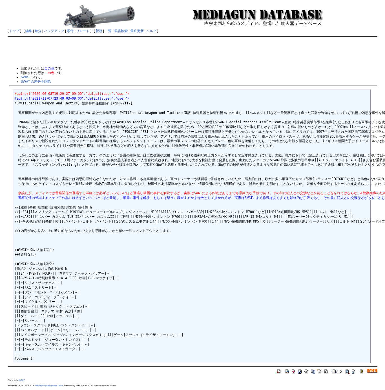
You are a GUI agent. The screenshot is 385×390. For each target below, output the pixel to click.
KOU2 (22, 380)
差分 (38, 31)
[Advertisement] (192, 51)
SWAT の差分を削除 (36, 82)
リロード (83, 31)
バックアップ (54, 31)
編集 (28, 31)
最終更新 (137, 31)
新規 (99, 31)
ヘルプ (151, 31)
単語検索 (121, 31)
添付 (70, 31)
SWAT (25, 77)
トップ (14, 31)
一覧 (108, 31)
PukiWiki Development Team (49, 385)
